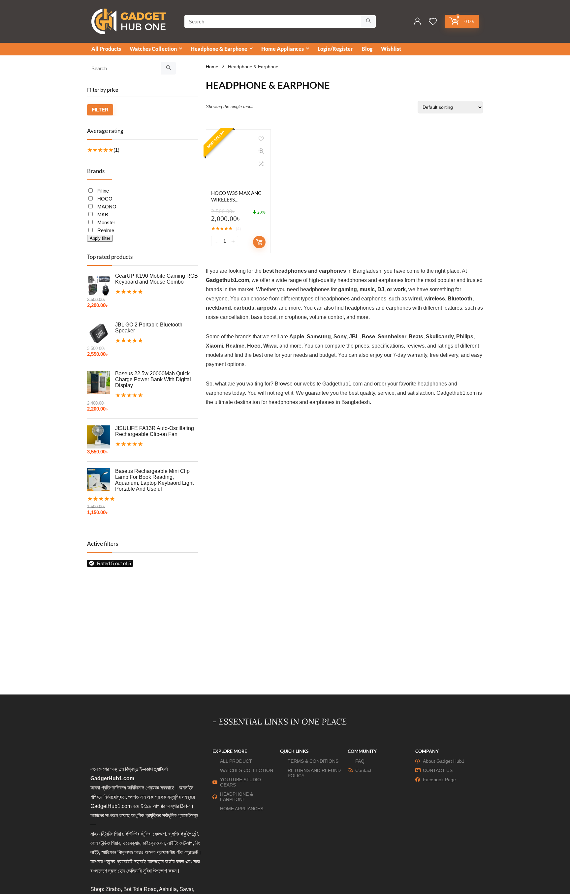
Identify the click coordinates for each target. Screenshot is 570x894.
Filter (100, 109)
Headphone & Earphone (219, 49)
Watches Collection (153, 49)
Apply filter (100, 238)
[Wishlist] (433, 21)
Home (212, 66)
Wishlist (391, 49)
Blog (367, 49)
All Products (106, 49)
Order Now (259, 242)
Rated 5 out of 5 (114, 563)
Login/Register (335, 49)
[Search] (368, 21)
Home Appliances (282, 49)
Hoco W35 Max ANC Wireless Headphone (236, 199)
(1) (116, 150)
